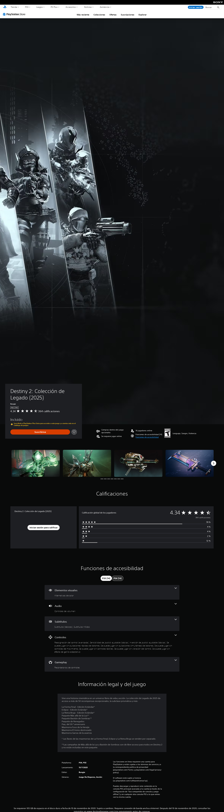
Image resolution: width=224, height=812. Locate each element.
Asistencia (105, 7)
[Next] (213, 463)
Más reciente (83, 14)
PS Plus (54, 7)
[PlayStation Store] (15, 14)
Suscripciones (127, 14)
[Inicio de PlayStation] (5, 7)
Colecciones (99, 14)
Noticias (88, 7)
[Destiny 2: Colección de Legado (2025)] (36, 463)
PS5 (27, 7)
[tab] (106, 578)
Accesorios (70, 7)
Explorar (143, 14)
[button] (147, 437)
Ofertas (113, 14)
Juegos (39, 7)
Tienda (14, 7)
